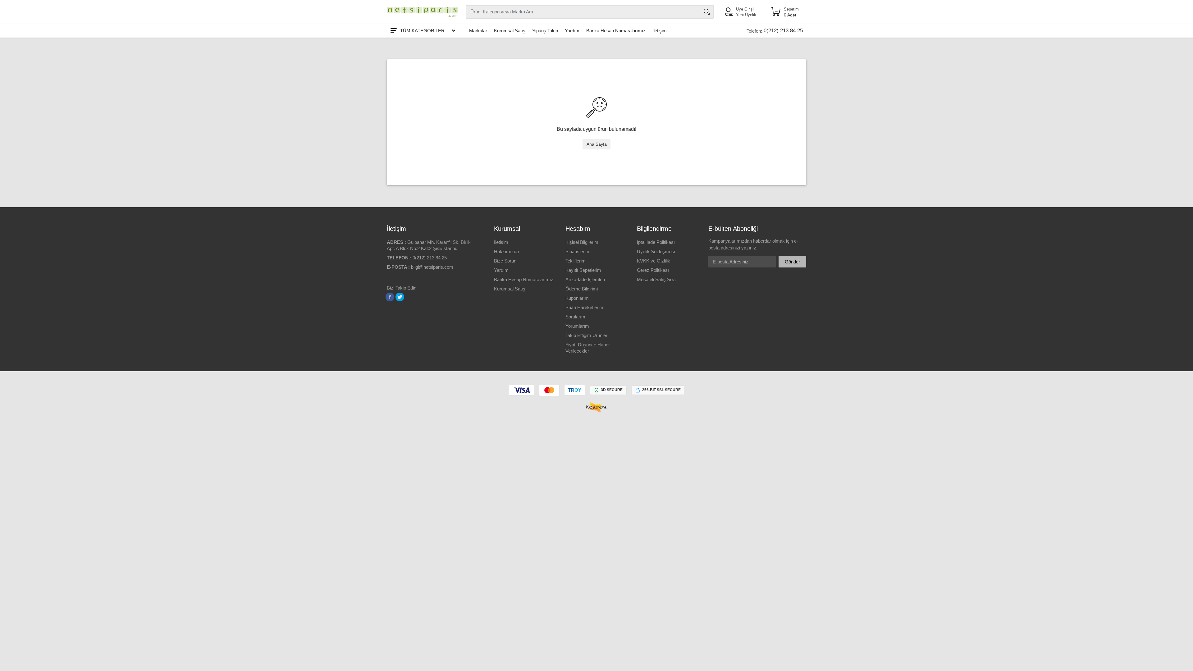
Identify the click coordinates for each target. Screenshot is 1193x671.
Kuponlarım (577, 298)
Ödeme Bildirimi (581, 288)
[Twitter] (399, 297)
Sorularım (575, 316)
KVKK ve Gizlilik (653, 260)
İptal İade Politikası (656, 242)
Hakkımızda (506, 251)
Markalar (478, 30)
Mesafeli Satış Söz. (656, 279)
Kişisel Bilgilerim (581, 242)
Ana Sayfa (597, 144)
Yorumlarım (577, 326)
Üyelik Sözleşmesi (656, 251)
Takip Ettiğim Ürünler (586, 335)
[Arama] (707, 12)
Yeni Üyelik (746, 14)
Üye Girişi (745, 9)
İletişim (659, 30)
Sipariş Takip (545, 30)
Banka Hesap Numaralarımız (616, 30)
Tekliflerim (575, 260)
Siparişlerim (577, 251)
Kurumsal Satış (509, 30)
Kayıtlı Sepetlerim (583, 270)
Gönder (792, 261)
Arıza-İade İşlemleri (585, 279)
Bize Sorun (505, 260)
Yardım (572, 30)
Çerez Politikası (653, 270)
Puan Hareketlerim (584, 307)
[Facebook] (390, 297)
